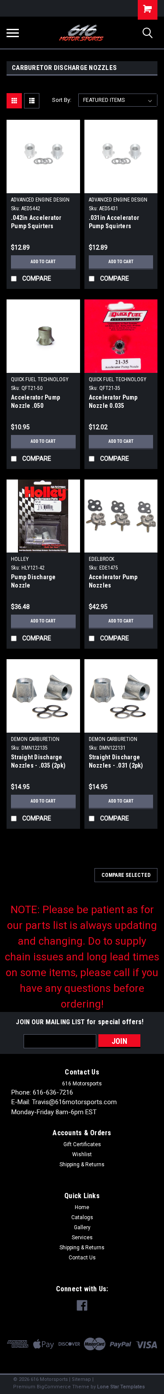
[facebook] (82, 1305)
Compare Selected (125, 875)
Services (82, 1237)
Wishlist (82, 1154)
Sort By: (61, 100)
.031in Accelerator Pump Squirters (114, 221)
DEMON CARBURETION (35, 739)
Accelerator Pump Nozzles (113, 581)
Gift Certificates (82, 1144)
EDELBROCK (101, 559)
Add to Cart (43, 261)
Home (82, 1207)
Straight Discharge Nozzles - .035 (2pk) (38, 761)
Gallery (82, 1227)
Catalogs (82, 1217)
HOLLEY (20, 559)
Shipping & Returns (82, 1164)
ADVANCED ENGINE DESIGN (40, 200)
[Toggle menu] (13, 33)
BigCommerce (54, 1387)
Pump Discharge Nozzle (33, 581)
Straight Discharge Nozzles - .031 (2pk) (116, 761)
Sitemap (81, 1379)
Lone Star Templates (121, 1387)
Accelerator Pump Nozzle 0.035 (113, 401)
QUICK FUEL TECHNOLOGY (40, 379)
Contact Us (82, 1258)
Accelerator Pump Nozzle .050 (35, 401)
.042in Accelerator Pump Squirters (36, 221)
